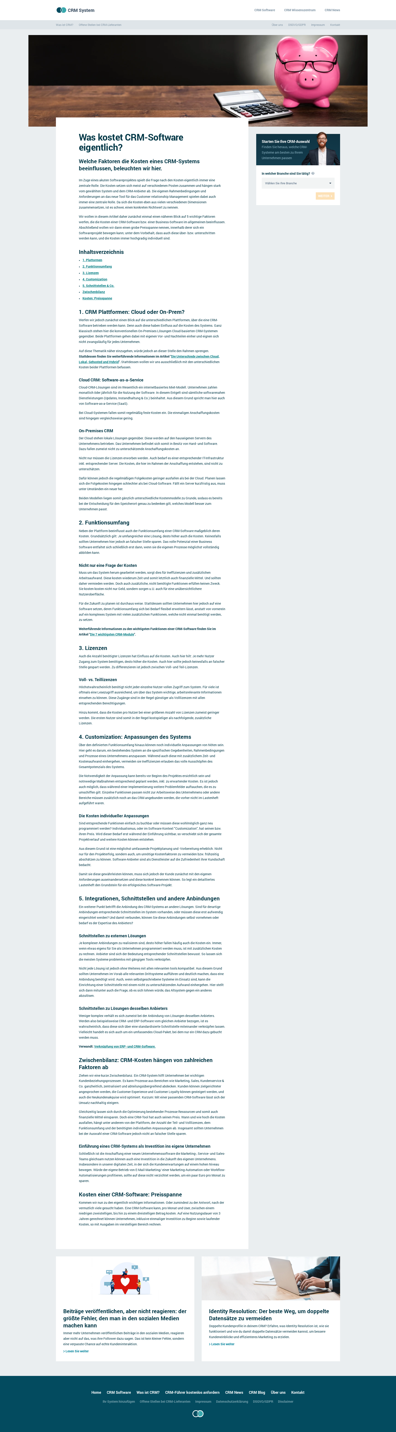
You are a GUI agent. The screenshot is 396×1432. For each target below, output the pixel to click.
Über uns (277, 25)
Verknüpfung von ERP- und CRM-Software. (125, 1046)
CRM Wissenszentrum (300, 10)
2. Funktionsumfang (97, 266)
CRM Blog (257, 1392)
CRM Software (264, 10)
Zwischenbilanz (93, 292)
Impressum (318, 25)
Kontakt (335, 25)
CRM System (81, 10)
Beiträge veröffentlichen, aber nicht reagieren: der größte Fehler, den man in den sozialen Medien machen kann (124, 1318)
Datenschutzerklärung (232, 1401)
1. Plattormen (92, 260)
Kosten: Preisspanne (97, 298)
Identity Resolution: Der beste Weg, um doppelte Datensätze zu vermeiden (269, 1314)
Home (96, 1392)
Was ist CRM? (64, 25)
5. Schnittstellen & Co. (98, 285)
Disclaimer (285, 1401)
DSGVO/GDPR (297, 25)
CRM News (332, 10)
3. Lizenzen (90, 273)
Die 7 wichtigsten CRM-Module (112, 634)
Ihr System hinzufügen (119, 1401)
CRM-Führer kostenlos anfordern (192, 1392)
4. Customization (94, 279)
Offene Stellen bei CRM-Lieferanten (100, 25)
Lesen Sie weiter (77, 1351)
